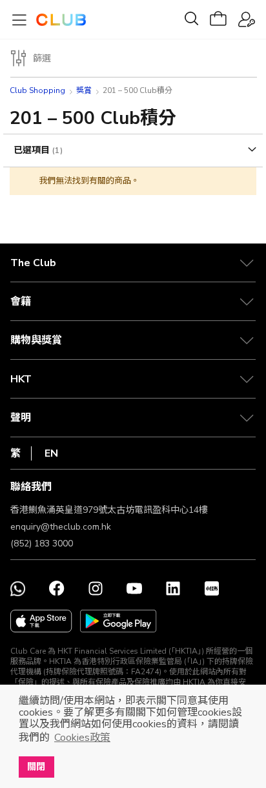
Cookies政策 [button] (82, 738)
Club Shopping (37, 90)
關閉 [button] (36, 766)
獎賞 (84, 90)
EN (51, 453)
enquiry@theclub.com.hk (60, 527)
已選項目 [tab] (33, 150)
